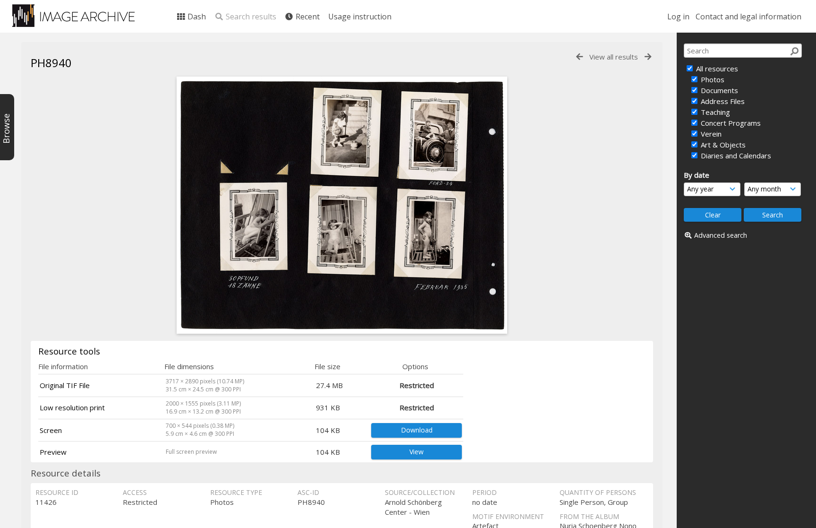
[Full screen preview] (342, 331)
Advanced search (720, 235)
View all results (613, 56)
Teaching (714, 112)
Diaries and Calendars (735, 155)
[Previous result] (579, 57)
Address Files (722, 101)
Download (417, 429)
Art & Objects (722, 144)
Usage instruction (359, 16)
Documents (718, 90)
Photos (711, 79)
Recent (307, 16)
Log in (678, 16)
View (416, 451)
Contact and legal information (748, 16)
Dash (196, 16)
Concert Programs (730, 123)
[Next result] (648, 57)
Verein (710, 133)
